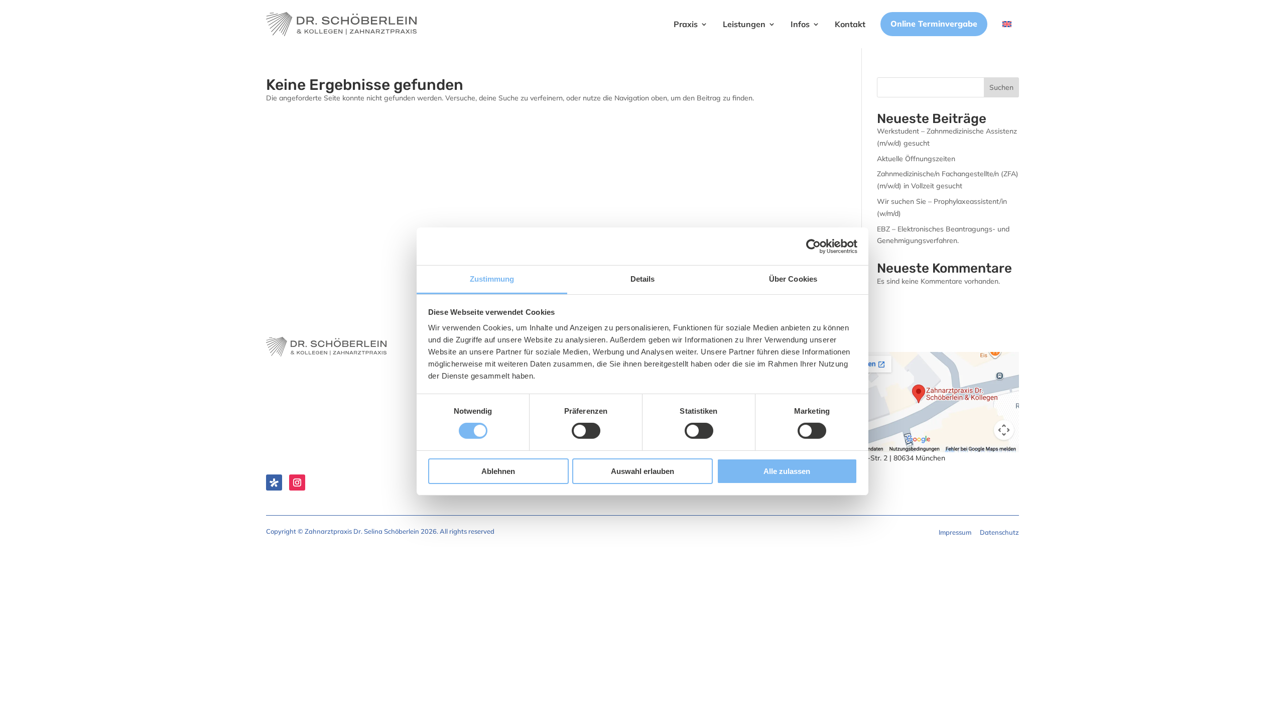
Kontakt (850, 24)
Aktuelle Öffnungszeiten (916, 158)
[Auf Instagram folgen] (297, 482)
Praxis (686, 24)
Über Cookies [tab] (793, 279)
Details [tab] (642, 279)
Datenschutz (999, 532)
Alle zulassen (786, 471)
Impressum (955, 532)
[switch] (586, 431)
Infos (800, 24)
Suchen (1001, 87)
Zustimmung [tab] (492, 279)
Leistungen (744, 24)
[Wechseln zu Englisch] (1006, 24)
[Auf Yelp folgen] (274, 482)
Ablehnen (498, 471)
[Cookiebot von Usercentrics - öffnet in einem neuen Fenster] (813, 246)
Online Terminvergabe (933, 24)
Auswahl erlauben (642, 471)
